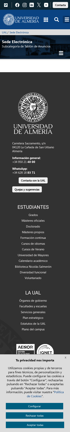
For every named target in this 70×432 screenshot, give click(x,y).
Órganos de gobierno (33, 300)
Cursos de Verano (33, 249)
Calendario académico (33, 261)
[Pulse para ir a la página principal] (21, 19)
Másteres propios (33, 232)
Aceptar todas (35, 425)
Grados (33, 215)
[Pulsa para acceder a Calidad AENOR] (35, 352)
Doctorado (33, 226)
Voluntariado (33, 278)
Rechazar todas (35, 415)
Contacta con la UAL (33, 180)
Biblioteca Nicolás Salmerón (33, 266)
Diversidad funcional (33, 272)
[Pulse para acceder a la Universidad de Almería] (33, 113)
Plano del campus (33, 329)
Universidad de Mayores (33, 255)
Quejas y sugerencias (27, 189)
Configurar (34, 406)
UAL (4, 32)
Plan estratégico (33, 318)
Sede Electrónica (19, 32)
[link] (60, 4)
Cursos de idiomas (33, 243)
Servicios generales (33, 312)
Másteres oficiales (33, 220)
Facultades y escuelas (33, 306)
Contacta (60, 5)
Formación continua (33, 238)
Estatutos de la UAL (33, 323)
